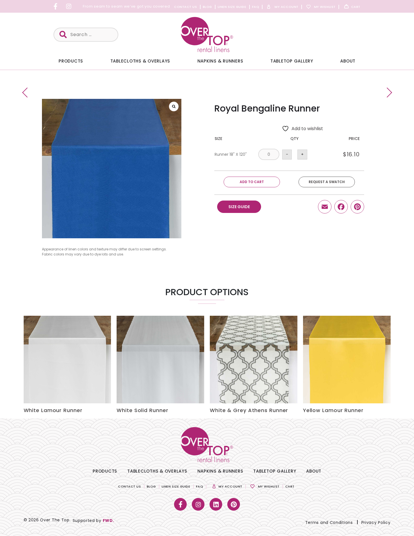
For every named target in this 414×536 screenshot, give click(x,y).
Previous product (27, 92)
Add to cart (252, 181)
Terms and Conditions (329, 522)
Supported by (93, 520)
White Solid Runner (142, 410)
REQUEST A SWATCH (327, 181)
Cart (355, 7)
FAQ (255, 7)
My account (287, 7)
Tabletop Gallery (291, 61)
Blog (207, 7)
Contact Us (185, 7)
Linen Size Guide (232, 7)
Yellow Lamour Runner (333, 410)
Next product (387, 92)
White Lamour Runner (53, 410)
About (347, 61)
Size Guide (239, 207)
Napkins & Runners (220, 61)
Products (71, 61)
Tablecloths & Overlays (140, 61)
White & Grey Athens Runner (249, 410)
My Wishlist (325, 7)
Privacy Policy (376, 522)
